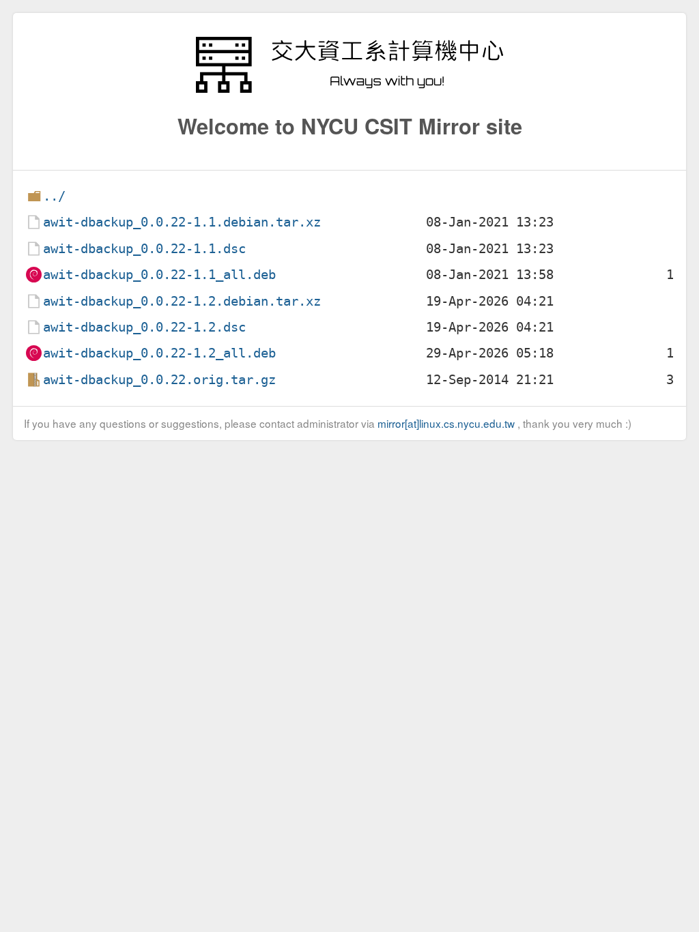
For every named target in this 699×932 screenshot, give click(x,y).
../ (54, 196)
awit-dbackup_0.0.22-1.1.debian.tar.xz (182, 222)
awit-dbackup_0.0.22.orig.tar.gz (159, 380)
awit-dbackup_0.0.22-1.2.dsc (144, 327)
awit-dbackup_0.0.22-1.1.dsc (144, 249)
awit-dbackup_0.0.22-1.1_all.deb (159, 274)
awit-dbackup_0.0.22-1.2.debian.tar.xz (182, 301)
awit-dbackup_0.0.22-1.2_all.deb (159, 353)
